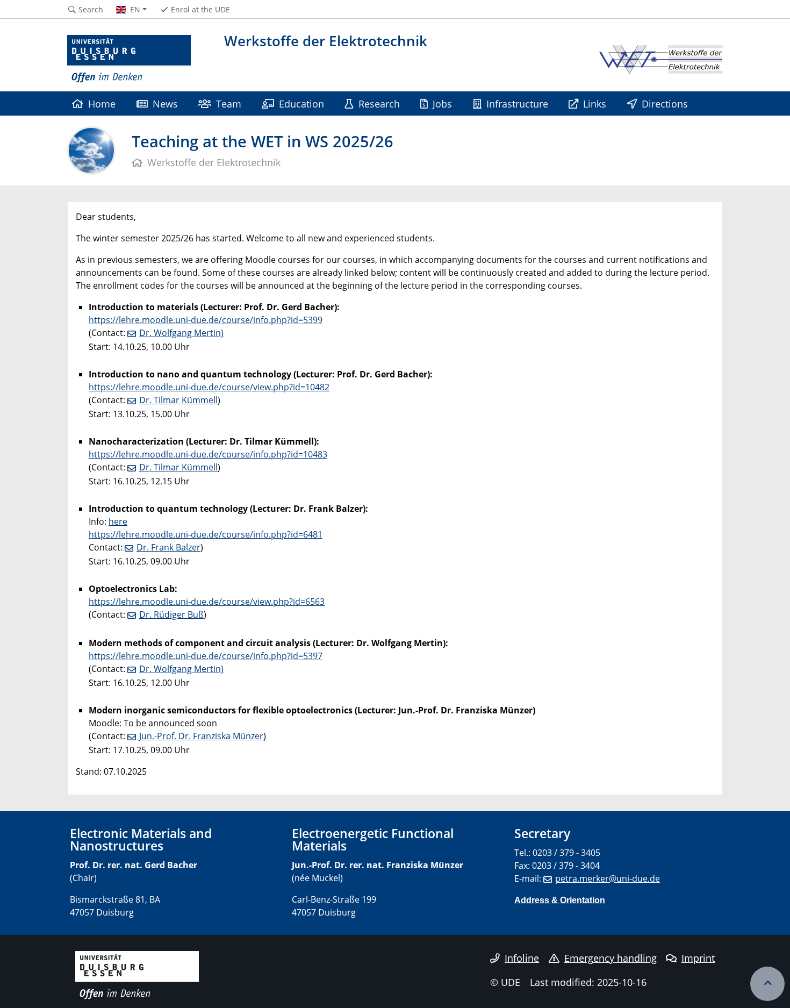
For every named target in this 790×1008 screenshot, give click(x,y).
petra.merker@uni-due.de (607, 878)
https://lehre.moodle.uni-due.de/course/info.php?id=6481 (205, 534)
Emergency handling (610, 958)
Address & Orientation (559, 900)
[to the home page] (129, 59)
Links (594, 103)
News (165, 103)
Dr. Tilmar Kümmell (178, 400)
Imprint (698, 958)
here (118, 521)
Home (102, 103)
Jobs (442, 103)
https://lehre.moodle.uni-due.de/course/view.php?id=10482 (209, 387)
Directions (665, 103)
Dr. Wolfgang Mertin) (181, 333)
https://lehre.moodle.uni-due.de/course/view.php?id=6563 (207, 601)
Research (379, 103)
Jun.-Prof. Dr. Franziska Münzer (201, 736)
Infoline (522, 958)
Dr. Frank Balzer (168, 547)
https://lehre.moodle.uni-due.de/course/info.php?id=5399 (205, 320)
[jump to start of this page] (767, 984)
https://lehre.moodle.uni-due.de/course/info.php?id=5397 (205, 656)
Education (301, 103)
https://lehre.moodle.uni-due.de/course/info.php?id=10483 (208, 454)
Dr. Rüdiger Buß (171, 614)
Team (228, 103)
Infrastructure (517, 103)
